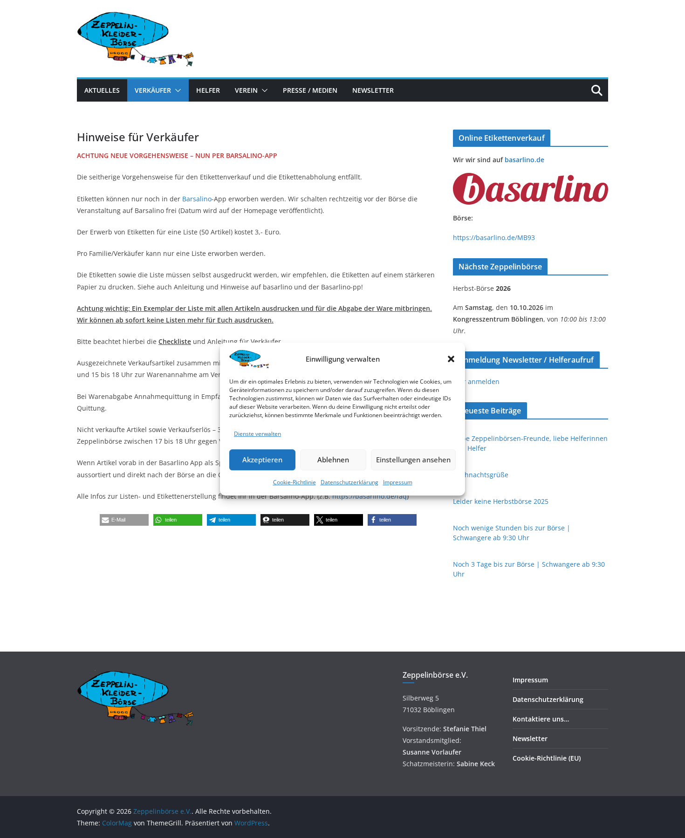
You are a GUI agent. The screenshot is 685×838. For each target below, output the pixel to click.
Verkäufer (153, 90)
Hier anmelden (476, 381)
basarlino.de (524, 159)
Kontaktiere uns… (541, 718)
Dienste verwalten (257, 434)
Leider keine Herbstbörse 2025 (500, 501)
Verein (246, 90)
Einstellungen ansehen (413, 460)
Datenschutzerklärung (349, 482)
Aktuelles (102, 90)
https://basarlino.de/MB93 (494, 237)
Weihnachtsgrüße (480, 474)
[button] (451, 359)
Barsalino (197, 198)
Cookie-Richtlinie (294, 482)
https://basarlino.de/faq (369, 496)
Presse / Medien (310, 90)
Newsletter (373, 90)
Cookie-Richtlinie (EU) (547, 758)
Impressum (397, 482)
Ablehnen (333, 460)
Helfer (208, 90)
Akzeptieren (262, 460)
